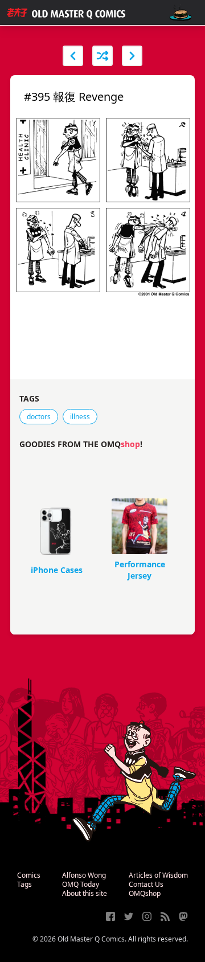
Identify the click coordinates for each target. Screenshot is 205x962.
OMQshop (145, 893)
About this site (84, 893)
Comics (28, 875)
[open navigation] (180, 13)
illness (80, 416)
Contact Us (146, 884)
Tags (24, 884)
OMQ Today (80, 884)
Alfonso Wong (84, 875)
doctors (39, 416)
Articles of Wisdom (158, 875)
